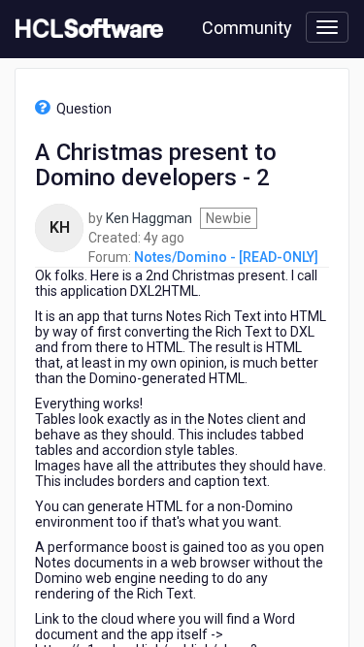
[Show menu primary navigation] (327, 27)
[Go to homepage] (85, 29)
